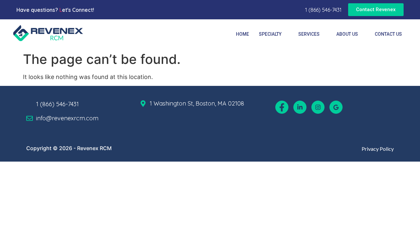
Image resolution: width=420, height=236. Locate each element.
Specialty (270, 34)
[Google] (336, 107)
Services (309, 34)
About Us (347, 34)
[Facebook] (281, 107)
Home (242, 34)
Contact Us (388, 34)
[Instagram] (318, 107)
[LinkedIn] (299, 107)
